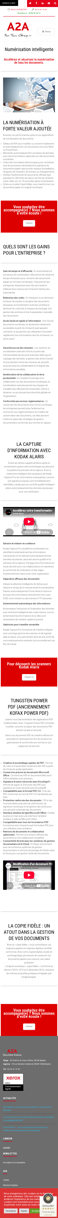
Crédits (6, 1180)
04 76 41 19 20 (41, 10)
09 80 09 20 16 (34, 13)
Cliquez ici (29, 677)
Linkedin (6, 1148)
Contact (29, 223)
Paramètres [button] (11, 1211)
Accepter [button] (36, 1211)
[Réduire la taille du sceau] (55, 1197)
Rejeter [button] (24, 1211)
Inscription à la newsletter (14, 1163)
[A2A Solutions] (18, 29)
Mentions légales (10, 1185)
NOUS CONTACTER (19, 10)
